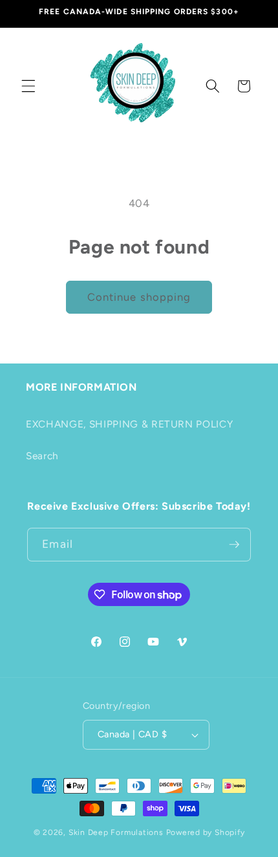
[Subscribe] (234, 544)
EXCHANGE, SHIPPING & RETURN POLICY (129, 424)
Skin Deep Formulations (116, 832)
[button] (28, 86)
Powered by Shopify (205, 832)
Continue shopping (139, 296)
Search (42, 456)
